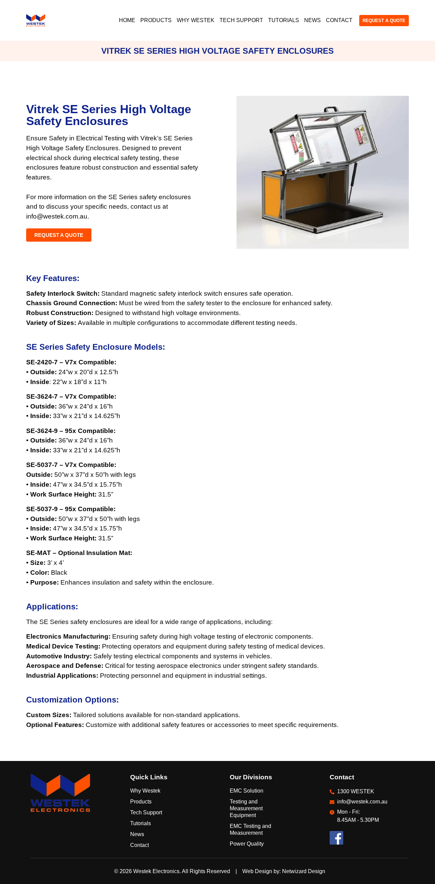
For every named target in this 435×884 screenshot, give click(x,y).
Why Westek (195, 20)
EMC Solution (246, 791)
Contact (339, 20)
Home (127, 20)
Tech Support (241, 20)
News (312, 20)
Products (156, 20)
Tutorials (283, 20)
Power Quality (247, 844)
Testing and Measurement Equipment (246, 808)
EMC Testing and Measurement (250, 829)
